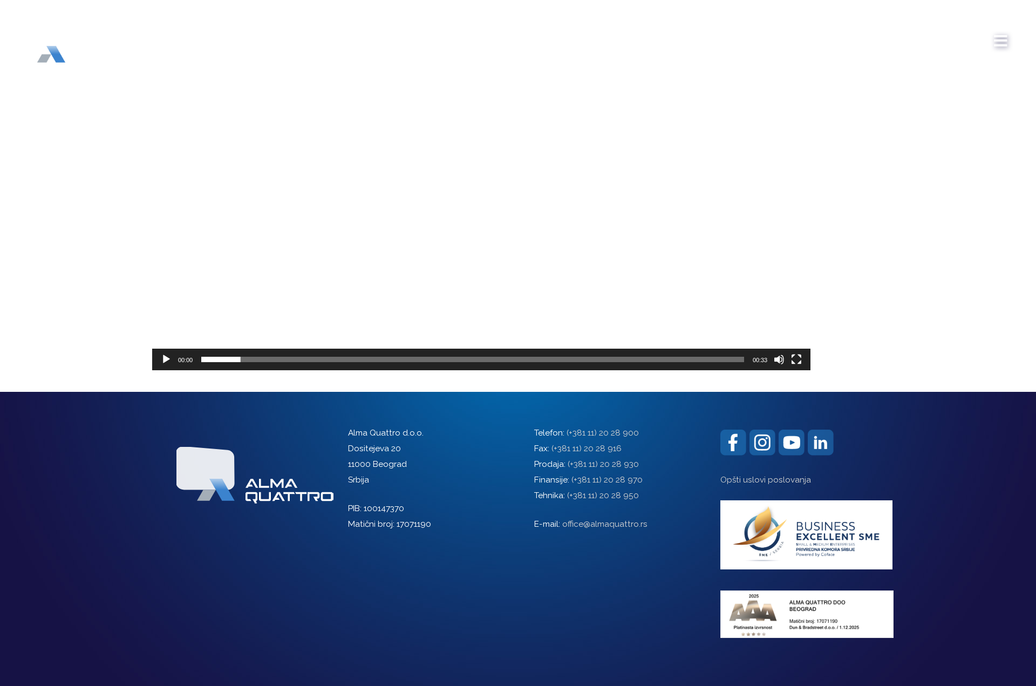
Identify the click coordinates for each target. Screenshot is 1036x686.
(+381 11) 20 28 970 (607, 480)
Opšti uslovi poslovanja (765, 480)
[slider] (472, 359)
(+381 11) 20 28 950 (603, 495)
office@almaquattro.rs (605, 524)
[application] (481, 185)
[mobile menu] (1001, 35)
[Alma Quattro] (75, 37)
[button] (481, 185)
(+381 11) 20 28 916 (586, 448)
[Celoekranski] (796, 359)
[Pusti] (166, 359)
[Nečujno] (779, 359)
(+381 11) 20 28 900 (603, 433)
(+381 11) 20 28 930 (603, 464)
